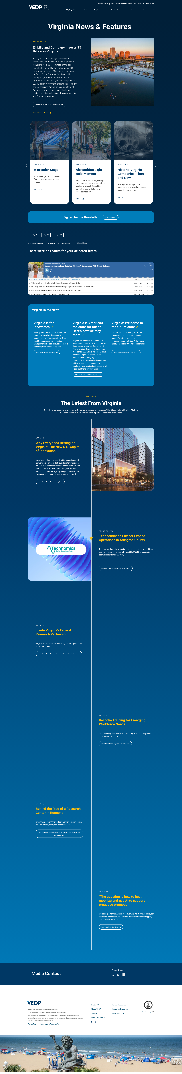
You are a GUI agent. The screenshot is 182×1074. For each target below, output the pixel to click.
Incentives (131, 10)
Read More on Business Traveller (125, 352)
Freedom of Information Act (49, 1024)
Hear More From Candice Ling (111, 927)
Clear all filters (82, 243)
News (112, 3)
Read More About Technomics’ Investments (115, 568)
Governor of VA (118, 1013)
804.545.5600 (150, 3)
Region (58, 235)
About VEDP (96, 1009)
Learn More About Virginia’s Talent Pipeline (115, 744)
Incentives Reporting (120, 1009)
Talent (85, 10)
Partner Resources (119, 1005)
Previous (26, 164)
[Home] (40, 7)
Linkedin (92, 1021)
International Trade (148, 10)
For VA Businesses (103, 3)
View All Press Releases (41, 113)
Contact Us (141, 3)
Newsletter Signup (98, 1017)
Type (45, 235)
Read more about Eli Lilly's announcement (49, 105)
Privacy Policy (32, 1024)
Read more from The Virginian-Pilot (87, 374)
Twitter (96, 1021)
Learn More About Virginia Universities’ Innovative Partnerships (59, 654)
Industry (32, 235)
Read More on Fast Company (45, 352)
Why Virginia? (70, 10)
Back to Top (147, 1012)
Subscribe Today (110, 217)
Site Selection (115, 10)
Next (156, 164)
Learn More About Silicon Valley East (50, 482)
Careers (94, 1013)
